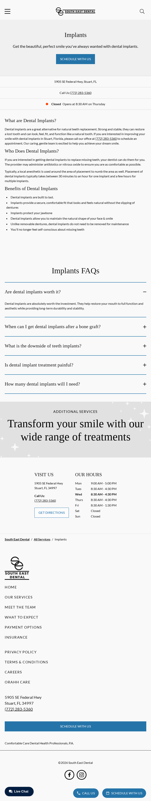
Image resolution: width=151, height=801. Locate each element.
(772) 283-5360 (80, 93)
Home (11, 587)
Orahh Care (17, 682)
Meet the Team (20, 607)
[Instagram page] (82, 775)
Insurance (16, 637)
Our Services (19, 597)
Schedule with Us (75, 59)
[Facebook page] (69, 775)
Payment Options (23, 627)
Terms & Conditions (26, 662)
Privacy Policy (21, 652)
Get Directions (52, 512)
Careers (13, 672)
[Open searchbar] (142, 11)
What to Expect (21, 617)
